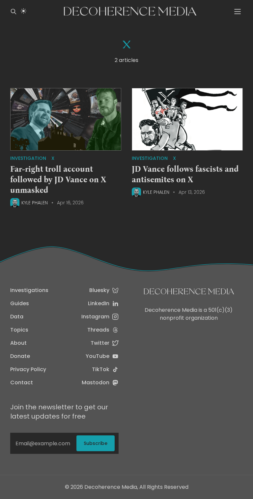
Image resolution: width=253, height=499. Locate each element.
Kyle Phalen (34, 202)
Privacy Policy (28, 369)
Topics (19, 330)
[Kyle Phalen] (14, 202)
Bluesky (99, 290)
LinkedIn (98, 303)
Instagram (95, 316)
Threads (98, 330)
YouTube (97, 356)
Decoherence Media (130, 11)
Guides (19, 303)
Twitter (100, 343)
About (18, 343)
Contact (21, 382)
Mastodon (95, 382)
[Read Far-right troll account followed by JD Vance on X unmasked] (65, 119)
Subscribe (95, 443)
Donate (20, 356)
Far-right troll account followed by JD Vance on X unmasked (58, 179)
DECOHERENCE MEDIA (188, 291)
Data (16, 316)
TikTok (100, 369)
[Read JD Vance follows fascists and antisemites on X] (187, 119)
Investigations (29, 290)
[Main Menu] (237, 11)
